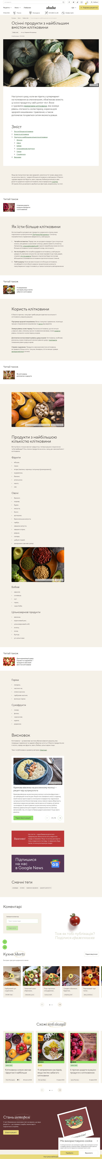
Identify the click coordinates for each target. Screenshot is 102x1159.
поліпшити (53, 340)
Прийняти (69, 1153)
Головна (14, 18)
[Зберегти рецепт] (5, 942)
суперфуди (15, 887)
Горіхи (19, 151)
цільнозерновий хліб (30, 246)
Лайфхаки (27, 8)
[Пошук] (63, 2)
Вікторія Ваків (42, 1080)
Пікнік (19, 13)
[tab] (49, 1090)
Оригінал (43, 750)
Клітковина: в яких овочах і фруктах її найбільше (18, 1071)
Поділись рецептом (90, 8)
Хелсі (17, 8)
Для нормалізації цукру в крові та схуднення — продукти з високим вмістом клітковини (25, 662)
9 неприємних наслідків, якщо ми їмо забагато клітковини (25, 290)
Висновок (17, 157)
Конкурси (36, 13)
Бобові (19, 146)
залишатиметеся (18, 351)
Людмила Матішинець (30, 32)
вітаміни (22, 887)
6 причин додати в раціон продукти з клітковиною (23, 207)
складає (55, 181)
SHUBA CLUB (53, 13)
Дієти (40, 1065)
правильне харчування (32, 887)
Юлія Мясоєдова (10, 1080)
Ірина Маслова (75, 1080)
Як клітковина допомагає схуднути (24, 375)
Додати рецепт (11, 1132)
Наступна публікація (51, 1157)
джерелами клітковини (35, 105)
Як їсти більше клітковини (23, 131)
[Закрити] (97, 1141)
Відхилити (89, 1153)
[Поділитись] (5, 947)
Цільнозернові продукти (26, 148)
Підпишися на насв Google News (29, 863)
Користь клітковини (21, 134)
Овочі (19, 143)
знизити (57, 331)
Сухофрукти (21, 154)
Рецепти (6, 8)
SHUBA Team (9, 994)
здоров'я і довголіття (45, 887)
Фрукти (19, 140)
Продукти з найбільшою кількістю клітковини (31, 137)
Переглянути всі (91, 954)
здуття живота (26, 256)
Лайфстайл (69, 13)
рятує (40, 324)
